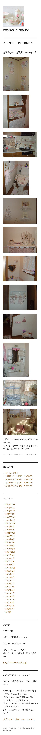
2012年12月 (10, 571)
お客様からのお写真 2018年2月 (19, 486)
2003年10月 (10, 504)
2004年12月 (10, 523)
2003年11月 (10, 507)
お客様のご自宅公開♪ (16, 29)
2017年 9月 (10, 599)
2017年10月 (10, 590)
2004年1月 (9, 526)
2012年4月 (9, 577)
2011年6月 (9, 564)
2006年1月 (10, 545)
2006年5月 (10, 549)
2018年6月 (10, 606)
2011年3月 (9, 561)
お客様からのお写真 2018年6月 (19, 479)
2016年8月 (10, 587)
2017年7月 (9, 593)
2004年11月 (10, 520)
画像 (16, 455)
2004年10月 (10, 517)
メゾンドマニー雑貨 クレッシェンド (18, 719)
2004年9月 (10, 533)
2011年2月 (9, 558)
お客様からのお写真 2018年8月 (19, 476)
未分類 (8, 612)
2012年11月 (10, 568)
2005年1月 (9, 536)
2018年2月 (9, 602)
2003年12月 (24, 455)
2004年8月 (10, 530)
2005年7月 (10, 539)
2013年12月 (10, 580)
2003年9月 (10, 514)
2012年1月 (9, 574)
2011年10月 (10, 552)
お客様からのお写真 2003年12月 (20, 52)
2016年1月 (9, 583)
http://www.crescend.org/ (15, 662)
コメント (33, 455)
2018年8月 (9, 609)
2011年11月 (10, 555)
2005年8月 (10, 542)
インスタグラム (11, 473)
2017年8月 (9, 596)
